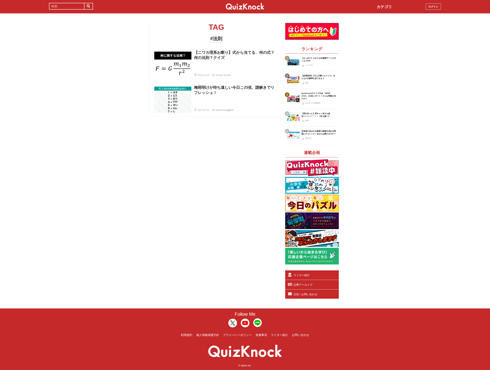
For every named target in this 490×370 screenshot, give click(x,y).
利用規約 (186, 335)
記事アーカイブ (303, 284)
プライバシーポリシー (237, 335)
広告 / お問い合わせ (305, 294)
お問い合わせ (300, 335)
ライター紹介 (302, 275)
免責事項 (261, 335)
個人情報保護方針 (207, 335)
